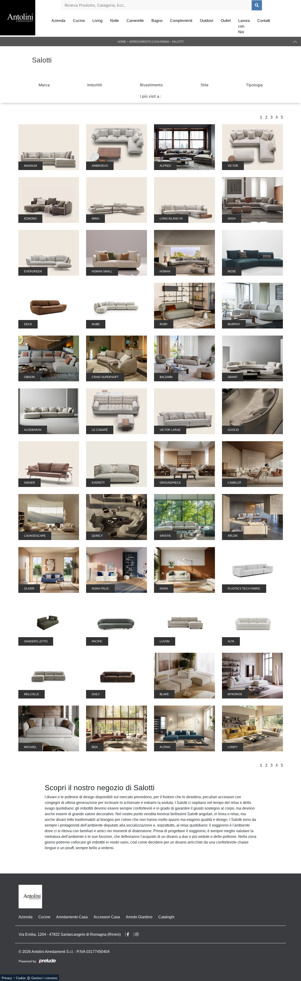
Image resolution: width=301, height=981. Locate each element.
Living (97, 21)
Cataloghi (166, 917)
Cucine (79, 21)
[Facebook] (130, 934)
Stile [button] (204, 85)
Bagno (156, 21)
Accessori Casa (107, 917)
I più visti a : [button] (150, 96)
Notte (114, 21)
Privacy (7, 978)
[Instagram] (139, 934)
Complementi (181, 21)
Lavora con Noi (244, 26)
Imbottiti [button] (94, 85)
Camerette (135, 21)
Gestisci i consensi (44, 978)
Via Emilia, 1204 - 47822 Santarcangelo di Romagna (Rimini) (70, 934)
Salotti (177, 41)
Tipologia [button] (254, 85)
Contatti (263, 21)
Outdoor (206, 21)
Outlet (226, 21)
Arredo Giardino (139, 917)
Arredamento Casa (72, 917)
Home (122, 41)
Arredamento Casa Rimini (149, 41)
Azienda (58, 21)
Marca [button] (44, 85)
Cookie (20, 978)
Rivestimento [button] (151, 85)
